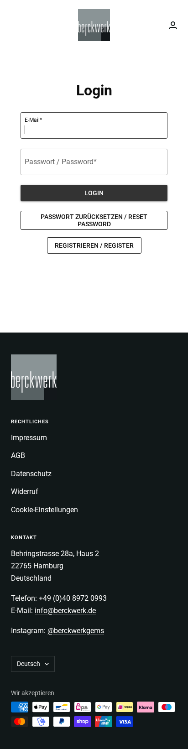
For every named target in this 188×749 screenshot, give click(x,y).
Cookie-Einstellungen (44, 509)
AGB (18, 455)
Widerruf (24, 491)
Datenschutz (31, 473)
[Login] (173, 25)
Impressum (29, 437)
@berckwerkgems (75, 630)
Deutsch (28, 663)
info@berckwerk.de (65, 610)
